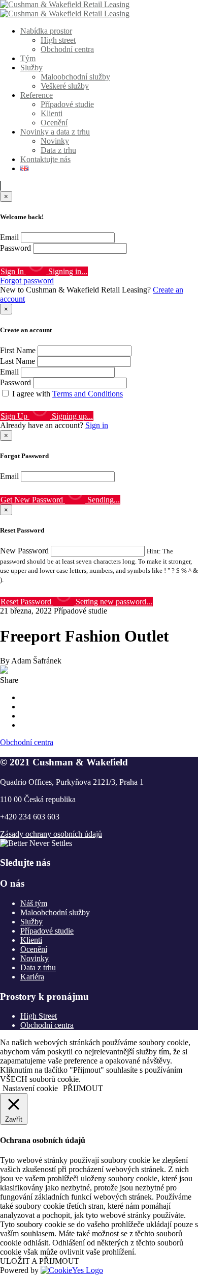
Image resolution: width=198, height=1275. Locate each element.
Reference (36, 95)
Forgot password (27, 280)
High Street (38, 1016)
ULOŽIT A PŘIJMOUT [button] (39, 1261)
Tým (28, 58)
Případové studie (67, 104)
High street (58, 40)
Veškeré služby (65, 86)
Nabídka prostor (46, 30)
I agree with (67, 393)
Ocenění (54, 122)
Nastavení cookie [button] (30, 1088)
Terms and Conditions (87, 393)
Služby (31, 67)
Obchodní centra (67, 49)
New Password (24, 550)
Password (15, 248)
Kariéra (32, 976)
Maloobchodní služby (75, 76)
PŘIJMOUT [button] (83, 1088)
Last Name (17, 361)
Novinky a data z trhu (55, 131)
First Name (18, 350)
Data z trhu (58, 150)
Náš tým (33, 903)
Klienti (51, 113)
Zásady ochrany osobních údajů (51, 834)
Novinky (55, 141)
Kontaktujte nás (45, 159)
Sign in (96, 425)
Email (9, 237)
